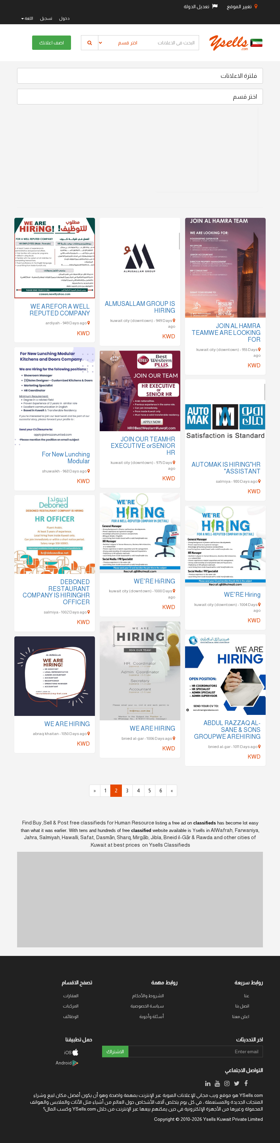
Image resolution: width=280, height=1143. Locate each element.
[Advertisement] (206, 149)
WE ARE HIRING (152, 728)
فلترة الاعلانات (239, 75)
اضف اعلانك (51, 42)
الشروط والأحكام (148, 995)
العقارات (71, 995)
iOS (68, 1052)
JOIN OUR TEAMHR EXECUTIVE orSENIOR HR (143, 446)
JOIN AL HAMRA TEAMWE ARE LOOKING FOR (226, 333)
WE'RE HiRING (154, 581)
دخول (64, 18)
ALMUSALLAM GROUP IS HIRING (140, 307)
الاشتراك (115, 1051)
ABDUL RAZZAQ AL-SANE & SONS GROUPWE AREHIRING (227, 730)
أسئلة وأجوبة (151, 1016)
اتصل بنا (242, 1005)
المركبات (71, 1005)
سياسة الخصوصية (147, 1005)
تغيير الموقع (240, 6)
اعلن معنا (240, 1016)
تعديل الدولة (197, 6)
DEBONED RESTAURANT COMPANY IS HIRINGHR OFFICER (56, 592)
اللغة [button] (28, 18)
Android (64, 1063)
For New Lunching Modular (66, 458)
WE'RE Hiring (242, 594)
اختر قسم (245, 96)
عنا (246, 995)
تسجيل (46, 18)
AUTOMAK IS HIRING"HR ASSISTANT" (226, 468)
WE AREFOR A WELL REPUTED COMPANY (59, 310)
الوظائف (71, 1016)
